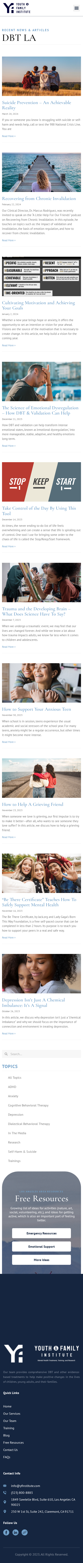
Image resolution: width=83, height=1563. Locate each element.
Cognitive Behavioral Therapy (28, 1105)
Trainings (14, 1161)
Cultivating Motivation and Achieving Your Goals (38, 305)
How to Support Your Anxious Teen (36, 709)
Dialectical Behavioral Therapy (29, 1124)
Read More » (9, 136)
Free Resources (13, 1442)
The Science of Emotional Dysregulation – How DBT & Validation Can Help (40, 410)
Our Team (9, 1421)
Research (14, 1142)
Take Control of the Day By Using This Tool (39, 510)
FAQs (6, 1457)
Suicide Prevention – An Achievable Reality (36, 105)
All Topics (14, 1077)
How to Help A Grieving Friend (32, 804)
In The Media (17, 1133)
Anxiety (13, 1096)
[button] (76, 8)
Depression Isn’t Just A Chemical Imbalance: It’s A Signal (33, 1002)
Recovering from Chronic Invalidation (39, 198)
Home (7, 1406)
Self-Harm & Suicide (22, 1152)
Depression (15, 1114)
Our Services (11, 1413)
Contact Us (10, 1450)
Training (8, 1428)
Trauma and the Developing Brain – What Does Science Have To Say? (36, 611)
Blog (6, 1435)
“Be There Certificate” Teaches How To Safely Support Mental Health (39, 902)
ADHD (12, 1087)
